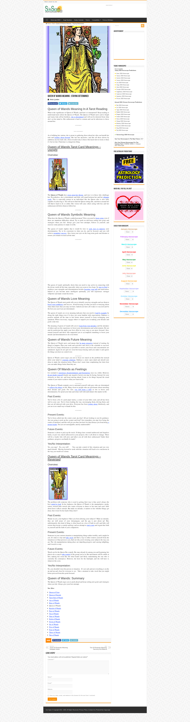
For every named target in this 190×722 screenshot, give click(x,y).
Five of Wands (54, 627)
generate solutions (69, 360)
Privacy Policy (83, 710)
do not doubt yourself (55, 375)
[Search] (142, 25)
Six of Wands (53, 624)
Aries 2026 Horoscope (122, 73)
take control (66, 554)
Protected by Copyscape (103, 710)
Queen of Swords (55, 595)
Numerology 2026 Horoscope (125, 134)
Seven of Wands (54, 622)
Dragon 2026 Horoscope (123, 114)
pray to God (103, 287)
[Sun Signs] (54, 9)
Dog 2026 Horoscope (122, 128)
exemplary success (59, 233)
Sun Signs (49, 710)
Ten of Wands (54, 614)
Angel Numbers (67, 20)
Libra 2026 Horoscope (122, 87)
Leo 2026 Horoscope (122, 82)
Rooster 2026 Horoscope (123, 125)
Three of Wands (54, 632)
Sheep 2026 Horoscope (123, 121)
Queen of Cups (54, 592)
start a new (90, 525)
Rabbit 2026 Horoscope (123, 112)
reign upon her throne (75, 195)
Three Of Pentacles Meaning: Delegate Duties (59, 648)
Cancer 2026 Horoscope (123, 80)
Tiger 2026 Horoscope (122, 110)
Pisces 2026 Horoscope (123, 98)
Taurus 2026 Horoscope (123, 76)
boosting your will (90, 289)
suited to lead (56, 504)
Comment (51, 659)
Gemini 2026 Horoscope (123, 78)
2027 (142, 139)
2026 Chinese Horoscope (127, 102)
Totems (88, 20)
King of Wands (54, 603)
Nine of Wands (54, 616)
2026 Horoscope (124, 70)
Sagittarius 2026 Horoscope (124, 91)
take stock (69, 537)
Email (50, 683)
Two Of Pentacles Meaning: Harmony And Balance (98, 648)
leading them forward (62, 137)
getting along (92, 404)
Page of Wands (54, 611)
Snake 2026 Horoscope (123, 116)
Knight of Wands (55, 608)
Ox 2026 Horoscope (122, 107)
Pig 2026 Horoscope (122, 130)
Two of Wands (54, 635)
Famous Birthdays (108, 20)
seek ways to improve (97, 229)
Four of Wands (54, 630)
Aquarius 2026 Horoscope (123, 96)
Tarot (53, 23)
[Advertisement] (129, 45)
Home (46, 20)
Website (50, 689)
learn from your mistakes (88, 326)
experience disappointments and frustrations (74, 373)
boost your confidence (55, 304)
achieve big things (55, 387)
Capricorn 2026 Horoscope (124, 94)
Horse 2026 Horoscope (122, 119)
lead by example (101, 313)
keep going (100, 218)
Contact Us (92, 710)
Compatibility (95, 20)
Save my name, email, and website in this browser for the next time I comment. (72, 695)
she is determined (77, 117)
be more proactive (86, 343)
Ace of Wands (54, 600)
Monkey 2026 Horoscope (123, 123)
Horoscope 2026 (55, 20)
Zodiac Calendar (78, 20)
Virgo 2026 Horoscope (122, 85)
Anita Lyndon (54, 99)
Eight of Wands (54, 619)
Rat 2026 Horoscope (122, 105)
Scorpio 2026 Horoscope (123, 89)
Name (50, 677)
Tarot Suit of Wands (56, 598)
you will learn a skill (83, 389)
